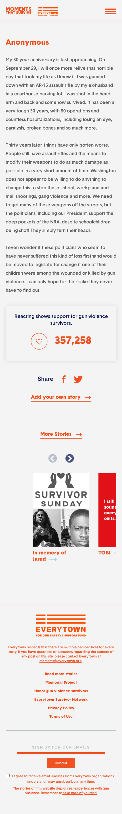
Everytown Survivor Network (61, 700)
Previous (52, 458)
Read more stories (61, 674)
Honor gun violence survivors (61, 691)
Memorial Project (61, 682)
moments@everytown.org (60, 661)
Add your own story (56, 397)
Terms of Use (61, 717)
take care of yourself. (79, 793)
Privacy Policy (61, 708)
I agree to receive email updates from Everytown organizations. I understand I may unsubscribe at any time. (64, 778)
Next (69, 458)
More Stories (56, 434)
